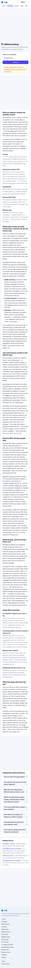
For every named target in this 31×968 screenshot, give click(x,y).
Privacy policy (5, 964)
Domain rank (5, 949)
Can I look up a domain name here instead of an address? (15, 831)
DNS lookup (16, 532)
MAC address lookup (7, 947)
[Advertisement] (15, 25)
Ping (22, 6)
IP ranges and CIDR (7, 944)
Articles (3, 957)
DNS (26, 6)
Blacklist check (5, 932)
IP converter (5, 942)
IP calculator (5, 939)
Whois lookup (5, 924)
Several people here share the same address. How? (14, 823)
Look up (15, 62)
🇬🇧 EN (23, 2)
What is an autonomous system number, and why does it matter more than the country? (14, 799)
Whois (17, 6)
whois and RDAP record (10, 433)
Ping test (4, 926)
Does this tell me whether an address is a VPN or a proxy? (13, 816)
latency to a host (8, 855)
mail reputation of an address (12, 860)
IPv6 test (4, 955)
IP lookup (10, 6)
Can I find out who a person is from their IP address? (15, 783)
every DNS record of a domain (12, 848)
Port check (4, 934)
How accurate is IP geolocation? (14, 777)
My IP (4, 6)
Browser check (5, 952)
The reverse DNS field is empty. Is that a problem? (15, 808)
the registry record (8, 843)
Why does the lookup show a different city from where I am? (14, 791)
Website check (5, 937)
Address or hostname (9, 54)
